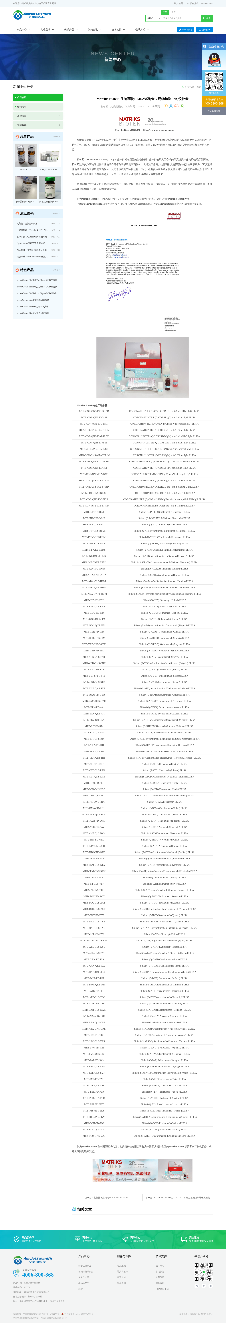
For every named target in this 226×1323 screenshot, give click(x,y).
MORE (55, 137)
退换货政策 (122, 1271)
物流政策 (121, 1277)
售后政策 (121, 1266)
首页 (199, 87)
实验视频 (160, 1283)
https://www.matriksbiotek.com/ (158, 130)
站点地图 (178, 3)
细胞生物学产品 (85, 1271)
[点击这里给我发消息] (214, 60)
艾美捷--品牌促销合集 (27, 223)
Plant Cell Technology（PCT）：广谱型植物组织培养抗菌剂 (182, 1197)
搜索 (208, 18)
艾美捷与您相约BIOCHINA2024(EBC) (111, 1197)
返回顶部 (216, 110)
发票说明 (121, 1283)
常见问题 (160, 1277)
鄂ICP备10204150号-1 (51, 1314)
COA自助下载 (162, 1289)
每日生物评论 (207, 1314)
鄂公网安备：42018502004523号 (78, 1314)
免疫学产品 (83, 1277)
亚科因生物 (195, 1314)
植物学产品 (83, 1283)
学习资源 (160, 1271)
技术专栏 (160, 1266)
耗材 (80, 1289)
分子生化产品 (84, 1266)
